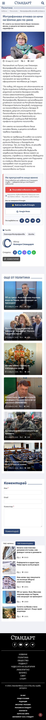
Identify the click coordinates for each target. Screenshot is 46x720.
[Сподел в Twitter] (20, 252)
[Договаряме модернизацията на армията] (23, 426)
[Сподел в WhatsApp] (34, 252)
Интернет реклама (23, 704)
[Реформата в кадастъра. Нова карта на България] (9, 567)
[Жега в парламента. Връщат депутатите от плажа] (23, 457)
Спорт (23, 679)
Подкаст (23, 664)
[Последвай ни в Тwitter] (26, 644)
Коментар (9, 506)
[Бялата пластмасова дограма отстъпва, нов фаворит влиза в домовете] (9, 552)
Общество (23, 661)
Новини (4, 11)
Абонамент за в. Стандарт (23, 717)
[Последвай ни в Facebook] (14, 644)
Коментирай (13, 259)
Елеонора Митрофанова (14, 234)
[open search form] (43, 3)
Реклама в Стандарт (23, 708)
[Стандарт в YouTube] (27, 220)
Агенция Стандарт (23, 244)
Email (6, 497)
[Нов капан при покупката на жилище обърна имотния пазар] (9, 582)
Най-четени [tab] (8, 543)
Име (6, 488)
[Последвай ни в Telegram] (32, 644)
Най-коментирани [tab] (25, 543)
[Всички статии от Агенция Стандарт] (7, 243)
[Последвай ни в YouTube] (20, 644)
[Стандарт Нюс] (23, 639)
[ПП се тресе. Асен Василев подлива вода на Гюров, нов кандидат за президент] (23, 295)
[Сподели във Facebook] (15, 252)
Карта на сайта (23, 714)
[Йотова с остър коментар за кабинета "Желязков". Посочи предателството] (23, 326)
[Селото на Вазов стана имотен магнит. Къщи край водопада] (9, 612)
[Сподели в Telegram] (29, 252)
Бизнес (23, 673)
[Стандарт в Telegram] (32, 220)
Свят (23, 676)
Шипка (31, 234)
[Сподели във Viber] (24, 252)
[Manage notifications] (40, 715)
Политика (14, 11)
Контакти (23, 711)
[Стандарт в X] (38, 220)
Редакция (23, 701)
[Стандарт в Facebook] (22, 220)
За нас (23, 695)
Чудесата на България (23, 667)
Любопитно (23, 670)
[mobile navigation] (3, 3)
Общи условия (23, 698)
